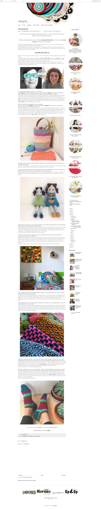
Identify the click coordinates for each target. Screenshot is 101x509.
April (72, 237)
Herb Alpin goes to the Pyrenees (75, 224)
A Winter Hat (77, 312)
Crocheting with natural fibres (78, 253)
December (73, 216)
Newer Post (20, 475)
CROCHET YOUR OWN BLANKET (47, 25)
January (72, 241)
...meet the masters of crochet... (75, 115)
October (72, 219)
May (72, 235)
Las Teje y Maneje (29, 436)
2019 (71, 211)
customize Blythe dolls (47, 40)
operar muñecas (52, 374)
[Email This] (21, 434)
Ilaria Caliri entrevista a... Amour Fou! (77, 300)
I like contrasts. (75, 48)
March (72, 238)
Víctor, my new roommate (78, 286)
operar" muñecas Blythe (45, 58)
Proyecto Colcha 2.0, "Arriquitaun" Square (78, 260)
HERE (48, 430)
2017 (71, 214)
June (72, 233)
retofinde (23, 92)
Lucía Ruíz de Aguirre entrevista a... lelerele (75, 221)
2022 (71, 208)
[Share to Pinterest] (26, 434)
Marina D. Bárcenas (53, 427)
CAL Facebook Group (74, 200)
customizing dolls (43, 364)
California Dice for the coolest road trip (78, 306)
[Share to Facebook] (25, 434)
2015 (71, 245)
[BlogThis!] (22, 434)
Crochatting (24, 436)
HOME (19, 25)
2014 (71, 247)
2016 (71, 243)
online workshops (21, 101)
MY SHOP (23, 25)
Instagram (49, 92)
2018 (71, 213)
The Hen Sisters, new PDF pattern (78, 273)
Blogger (55, 505)
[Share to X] (24, 434)
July (72, 232)
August (72, 230)
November (73, 217)
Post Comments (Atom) (27, 477)
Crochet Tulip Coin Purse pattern (77, 293)
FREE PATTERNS (36, 25)
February (72, 240)
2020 (71, 210)
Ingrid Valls (40, 427)
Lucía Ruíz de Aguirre (36, 436)
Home (42, 475)
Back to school (73, 228)
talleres (58, 58)
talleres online (34, 114)
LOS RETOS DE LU (42, 53)
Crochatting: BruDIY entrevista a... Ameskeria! (77, 267)
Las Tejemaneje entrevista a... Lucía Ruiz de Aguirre (76, 227)
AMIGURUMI (29, 25)
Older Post (63, 475)
